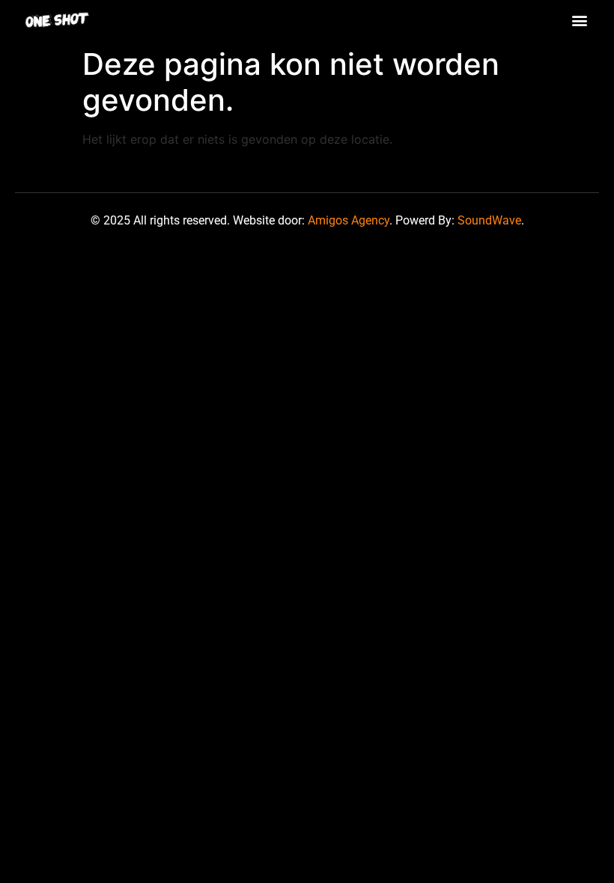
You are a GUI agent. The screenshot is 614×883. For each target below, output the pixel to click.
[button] (579, 19)
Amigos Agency (348, 220)
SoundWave (489, 220)
